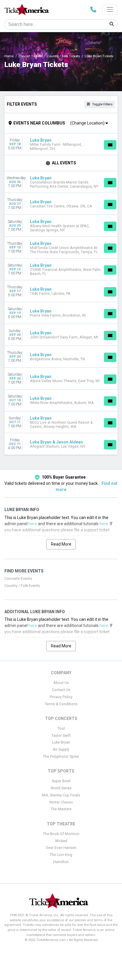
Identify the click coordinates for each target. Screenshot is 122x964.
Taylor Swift (61, 736)
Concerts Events (18, 579)
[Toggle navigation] (110, 9)
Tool (61, 728)
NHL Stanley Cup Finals (61, 795)
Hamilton (61, 862)
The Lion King (61, 855)
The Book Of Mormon (61, 834)
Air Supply (61, 749)
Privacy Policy (61, 697)
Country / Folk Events (22, 586)
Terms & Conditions (61, 704)
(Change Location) (87, 123)
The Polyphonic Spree (61, 756)
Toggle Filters (102, 104)
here (32, 523)
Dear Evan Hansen (61, 848)
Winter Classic (61, 802)
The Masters (61, 809)
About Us (61, 683)
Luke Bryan (61, 742)
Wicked (61, 841)
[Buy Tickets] (110, 145)
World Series (61, 788)
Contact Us (61, 690)
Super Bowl (61, 781)
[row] (61, 144)
